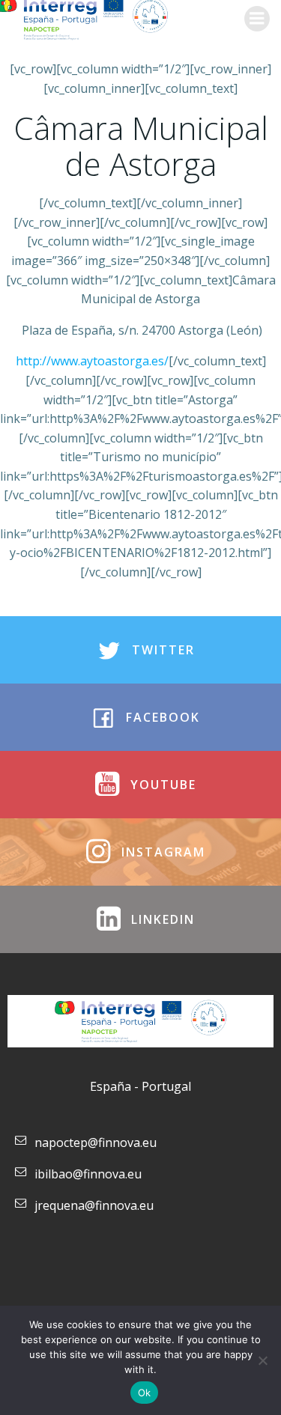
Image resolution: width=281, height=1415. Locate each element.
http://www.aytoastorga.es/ (92, 361)
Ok (144, 1393)
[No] (262, 1360)
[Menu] (257, 18)
